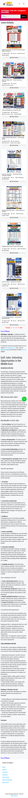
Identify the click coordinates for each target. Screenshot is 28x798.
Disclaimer (5, 774)
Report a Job (5, 782)
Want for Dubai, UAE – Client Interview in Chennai (12, 80)
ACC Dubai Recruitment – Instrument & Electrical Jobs (11, 317)
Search (24, 16)
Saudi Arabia (14, 141)
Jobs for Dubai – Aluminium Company (11, 282)
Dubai (13, 53)
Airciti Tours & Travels (9, 85)
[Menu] (24, 4)
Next (21, 327)
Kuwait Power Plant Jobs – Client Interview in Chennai (13, 210)
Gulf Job (24, 349)
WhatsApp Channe (5, 349)
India (13, 112)
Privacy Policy (5, 777)
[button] (20, 4)
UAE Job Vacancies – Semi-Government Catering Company (12, 174)
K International (21, 177)
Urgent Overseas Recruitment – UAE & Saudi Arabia (13, 138)
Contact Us (5, 772)
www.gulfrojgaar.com (10, 347)
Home (3, 767)
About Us (4, 769)
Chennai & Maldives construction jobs (11, 110)
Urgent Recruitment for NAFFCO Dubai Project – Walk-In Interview (14, 50)
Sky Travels (22, 53)
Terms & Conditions (7, 780)
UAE (15, 53)
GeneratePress (14, 795)
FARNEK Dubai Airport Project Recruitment (12, 246)
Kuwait (13, 213)
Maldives (16, 112)
